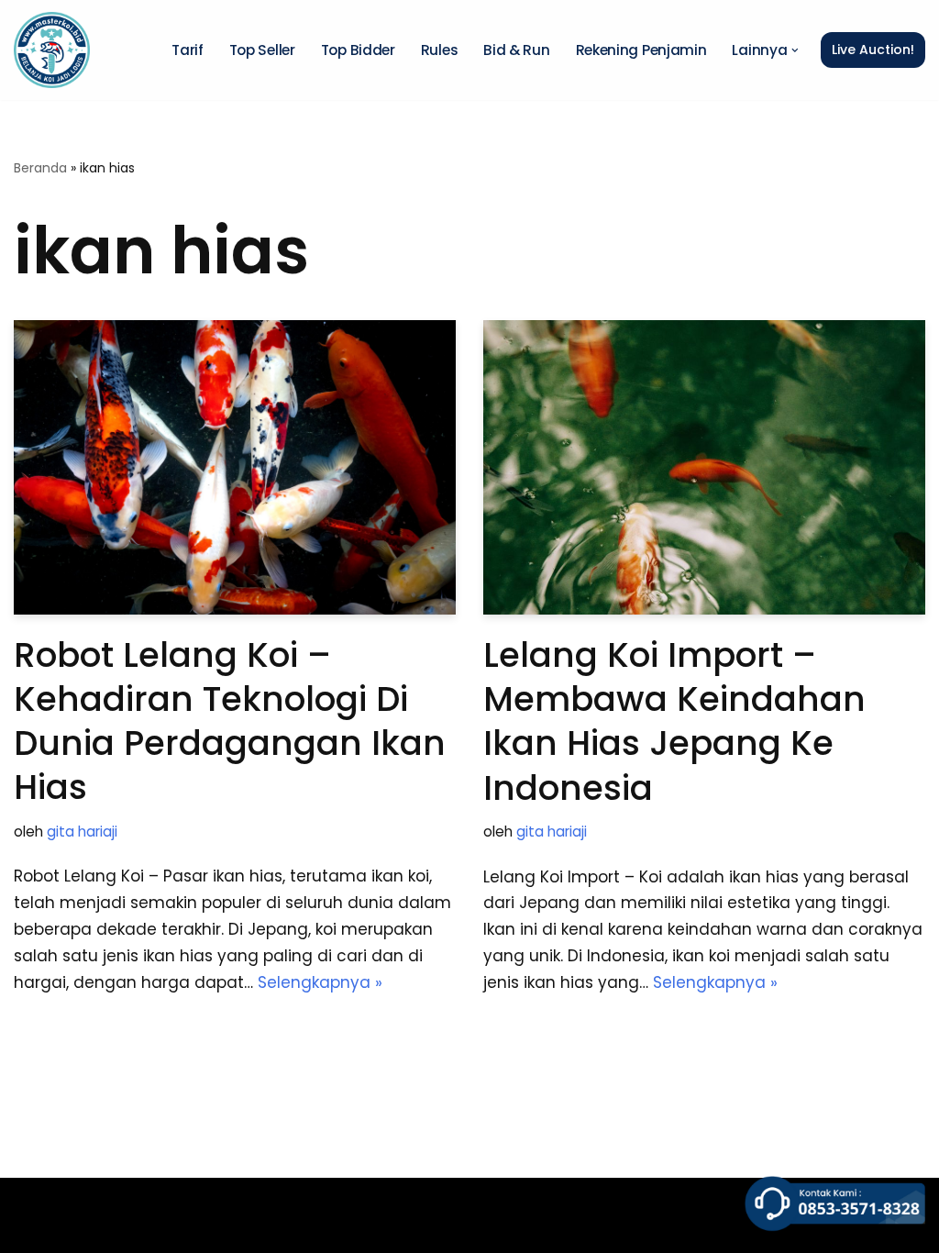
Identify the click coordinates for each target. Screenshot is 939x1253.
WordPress (55, 1228)
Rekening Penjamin (641, 50)
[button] (795, 50)
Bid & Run (516, 50)
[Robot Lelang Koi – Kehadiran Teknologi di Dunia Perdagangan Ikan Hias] (235, 467)
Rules (439, 50)
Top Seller (262, 50)
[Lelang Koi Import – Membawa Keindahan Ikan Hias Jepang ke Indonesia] (704, 467)
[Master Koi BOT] (52, 50)
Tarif (187, 50)
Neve (34, 1202)
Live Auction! (873, 49)
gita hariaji (82, 831)
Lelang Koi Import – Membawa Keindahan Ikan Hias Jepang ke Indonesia (674, 721)
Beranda (40, 168)
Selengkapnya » (320, 982)
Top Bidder (358, 50)
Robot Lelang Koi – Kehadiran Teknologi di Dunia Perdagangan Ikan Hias (230, 721)
